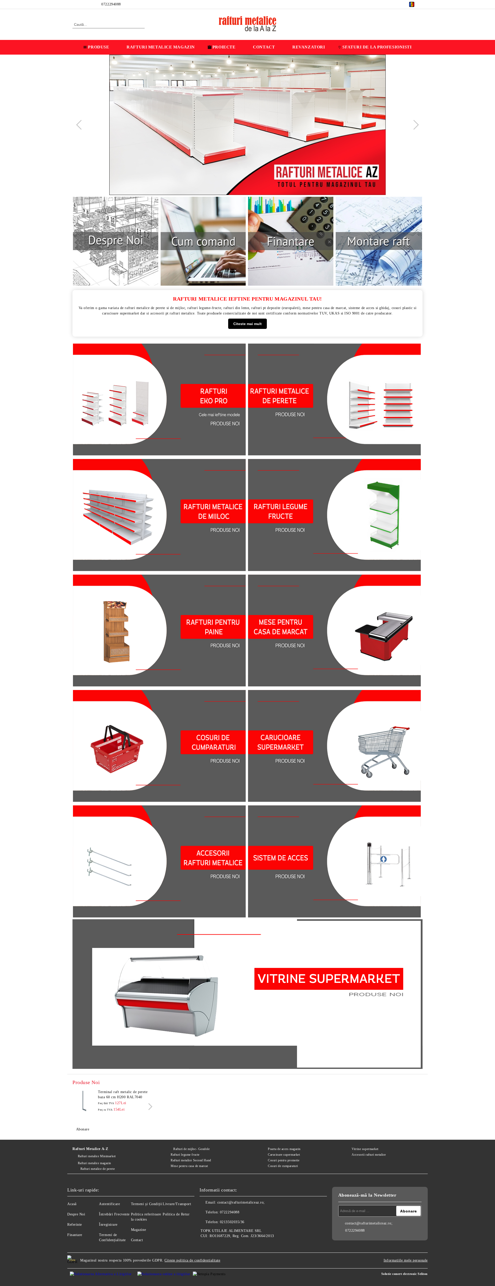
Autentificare (109, 1204)
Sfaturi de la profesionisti (376, 47)
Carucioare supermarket (284, 1154)
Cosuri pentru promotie (283, 1160)
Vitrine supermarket (365, 1149)
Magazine (138, 1230)
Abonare (82, 1129)
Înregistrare (108, 1225)
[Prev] (81, 125)
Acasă (72, 1204)
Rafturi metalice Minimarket (97, 1156)
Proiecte (223, 47)
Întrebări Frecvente (114, 1214)
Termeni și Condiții (146, 1204)
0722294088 (111, 4)
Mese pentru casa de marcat (189, 1166)
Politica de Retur (176, 1214)
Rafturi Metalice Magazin (161, 47)
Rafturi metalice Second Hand (191, 1160)
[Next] (414, 125)
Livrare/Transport (177, 1204)
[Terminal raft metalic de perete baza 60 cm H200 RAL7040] (84, 1101)
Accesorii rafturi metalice (369, 1154)
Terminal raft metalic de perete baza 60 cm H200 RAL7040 (122, 1094)
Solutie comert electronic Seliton (404, 1274)
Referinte (74, 1225)
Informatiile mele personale (406, 1260)
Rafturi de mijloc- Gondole (191, 1149)
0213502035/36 (232, 1222)
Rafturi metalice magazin (94, 1163)
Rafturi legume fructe (185, 1154)
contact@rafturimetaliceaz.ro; (241, 1202)
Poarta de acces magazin (284, 1149)
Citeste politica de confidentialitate (192, 1260)
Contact (264, 47)
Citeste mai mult (247, 324)
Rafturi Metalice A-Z (90, 1149)
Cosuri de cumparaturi (283, 1166)
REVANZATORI (308, 47)
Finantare (74, 1235)
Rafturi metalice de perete (97, 1169)
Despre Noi (76, 1214)
